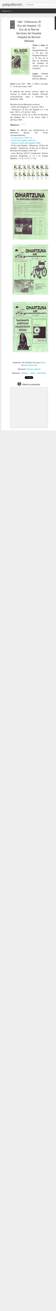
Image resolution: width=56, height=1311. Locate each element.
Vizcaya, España (34, 369)
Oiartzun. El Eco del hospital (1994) (26, 143)
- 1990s (32, 373)
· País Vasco (41, 373)
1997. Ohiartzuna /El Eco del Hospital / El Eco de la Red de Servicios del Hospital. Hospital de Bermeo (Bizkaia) (29, 31)
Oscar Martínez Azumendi (33, 363)
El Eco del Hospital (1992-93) (23, 140)
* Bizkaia (24, 373)
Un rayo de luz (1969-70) (21, 137)
